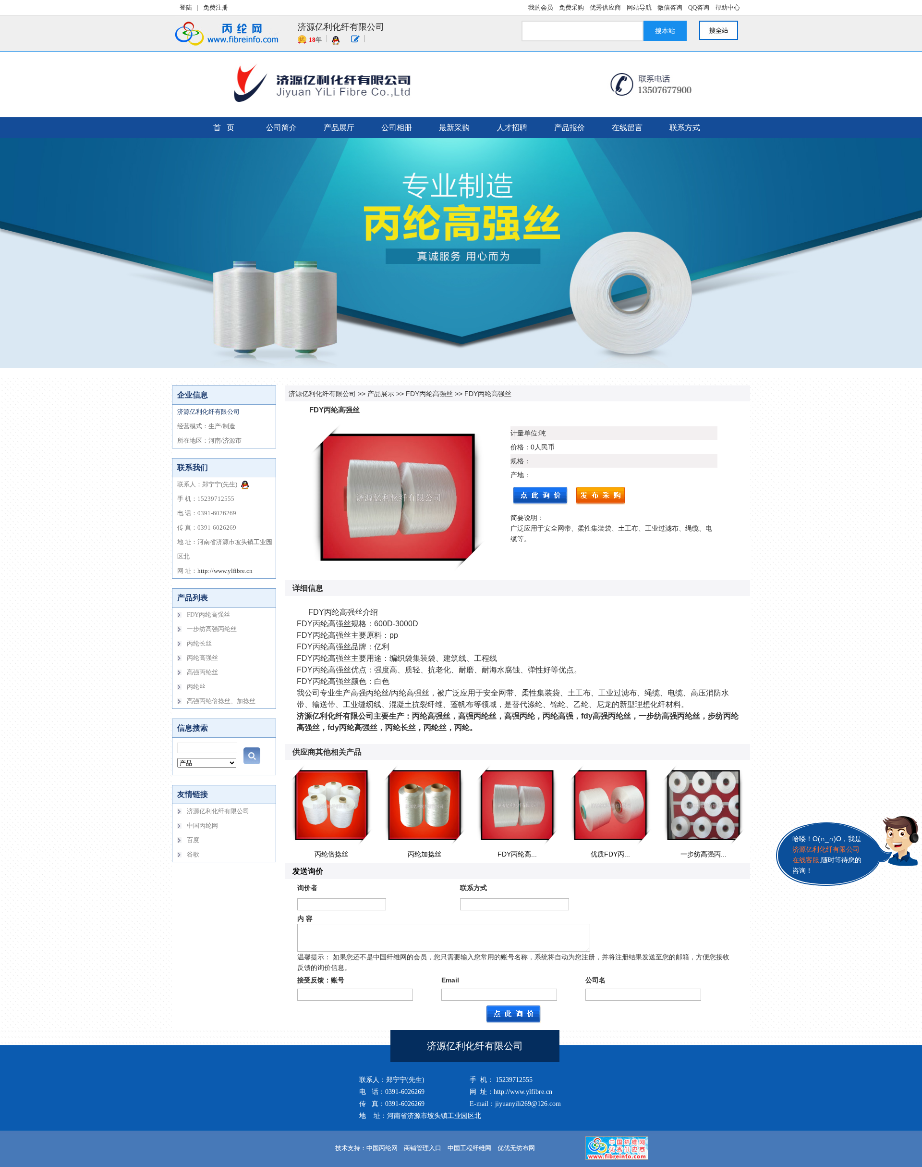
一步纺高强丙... (703, 854)
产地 (517, 475)
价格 (517, 447)
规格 (517, 461)
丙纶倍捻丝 (331, 854)
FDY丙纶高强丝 (429, 393)
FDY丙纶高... (517, 854)
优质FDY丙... (610, 854)
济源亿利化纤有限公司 (322, 393)
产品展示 (380, 393)
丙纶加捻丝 (424, 854)
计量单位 (523, 433)
